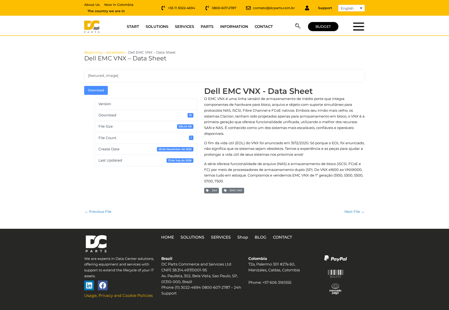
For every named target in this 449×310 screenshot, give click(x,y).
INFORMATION (234, 26)
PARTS (207, 26)
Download (96, 90)
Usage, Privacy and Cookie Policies (118, 295)
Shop (242, 237)
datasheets (115, 52)
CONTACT (264, 26)
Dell (213, 190)
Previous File (98, 211)
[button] (298, 26)
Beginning (93, 52)
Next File (354, 211)
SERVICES (184, 26)
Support (325, 8)
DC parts (358, 26)
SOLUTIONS (157, 26)
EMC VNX (235, 190)
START (133, 26)
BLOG (260, 237)
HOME (167, 237)
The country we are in (106, 11)
